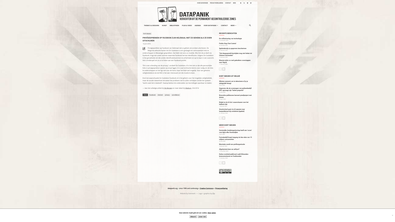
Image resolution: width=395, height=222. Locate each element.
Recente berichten (228, 33)
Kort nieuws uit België (229, 76)
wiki (234, 3)
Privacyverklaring (216, 3)
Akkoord (193, 217)
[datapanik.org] (197, 14)
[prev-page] (220, 69)
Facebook (152, 95)
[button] (249, 26)
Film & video (187, 25)
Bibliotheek (174, 25)
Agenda (198, 25)
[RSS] (244, 3)
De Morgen (168, 88)
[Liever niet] (392, 215)
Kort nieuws (147, 33)
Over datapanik (202, 3)
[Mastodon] (250, 3)
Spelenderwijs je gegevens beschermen (232, 48)
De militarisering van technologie (230, 38)
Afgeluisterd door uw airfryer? (229, 149)
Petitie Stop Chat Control (227, 43)
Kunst (164, 25)
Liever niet (202, 217)
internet (160, 95)
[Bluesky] (247, 3)
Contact (228, 3)
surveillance (175, 95)
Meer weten (212, 213)
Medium (188, 88)
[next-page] (223, 69)
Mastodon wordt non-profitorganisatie (232, 144)
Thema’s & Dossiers (151, 25)
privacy (167, 95)
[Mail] (240, 3)
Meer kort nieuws (227, 125)
